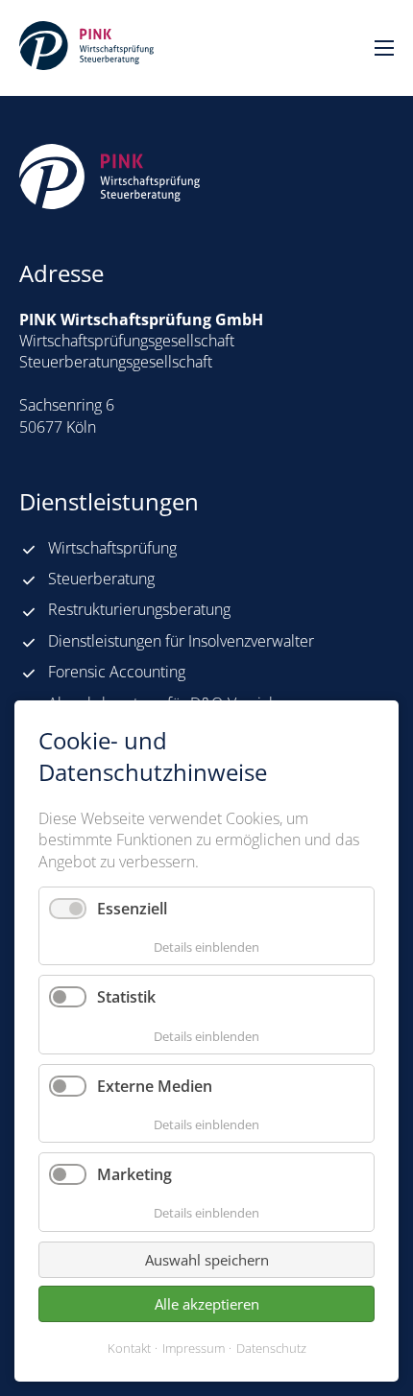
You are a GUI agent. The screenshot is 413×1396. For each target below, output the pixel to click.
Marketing (134, 1174)
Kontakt (129, 1348)
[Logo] (86, 45)
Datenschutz (271, 1348)
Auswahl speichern (207, 1259)
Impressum (193, 1348)
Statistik (126, 996)
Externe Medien (154, 1086)
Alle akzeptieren (207, 1303)
